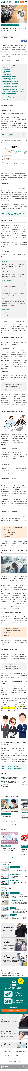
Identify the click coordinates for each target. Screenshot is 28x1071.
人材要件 (4, 850)
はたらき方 (14, 821)
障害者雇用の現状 (8, 69)
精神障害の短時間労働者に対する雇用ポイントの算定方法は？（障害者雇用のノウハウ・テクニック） (14, 781)
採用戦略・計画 (12, 848)
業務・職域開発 (12, 35)
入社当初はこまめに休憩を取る (11, 83)
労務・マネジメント (21, 35)
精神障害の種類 (8, 74)
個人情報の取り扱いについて (21, 1051)
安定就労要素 (8, 79)
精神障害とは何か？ (7, 73)
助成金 (23, 815)
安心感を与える (8, 85)
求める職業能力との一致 (10, 78)
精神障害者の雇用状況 (8, 68)
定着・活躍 (15, 819)
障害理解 (11, 37)
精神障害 (4, 35)
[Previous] (12, 824)
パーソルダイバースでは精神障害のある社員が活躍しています (15, 95)
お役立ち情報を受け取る (14, 1010)
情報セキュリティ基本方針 (21, 1055)
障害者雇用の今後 (8, 71)
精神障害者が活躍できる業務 (9, 93)
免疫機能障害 (24, 849)
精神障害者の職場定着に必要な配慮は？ (11, 81)
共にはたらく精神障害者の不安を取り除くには (14, 91)
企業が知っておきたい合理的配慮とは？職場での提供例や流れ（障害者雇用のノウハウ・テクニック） (14, 777)
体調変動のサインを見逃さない (11, 88)
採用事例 (4, 853)
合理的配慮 (5, 37)
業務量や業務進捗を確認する (11, 86)
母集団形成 (11, 850)
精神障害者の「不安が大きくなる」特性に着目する (14, 89)
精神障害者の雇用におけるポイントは (11, 76)
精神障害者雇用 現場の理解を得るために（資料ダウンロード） (14, 785)
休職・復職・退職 (6, 821)
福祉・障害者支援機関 (7, 816)
